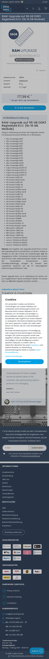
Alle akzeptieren (24, 361)
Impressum (34, 345)
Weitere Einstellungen (13, 356)
